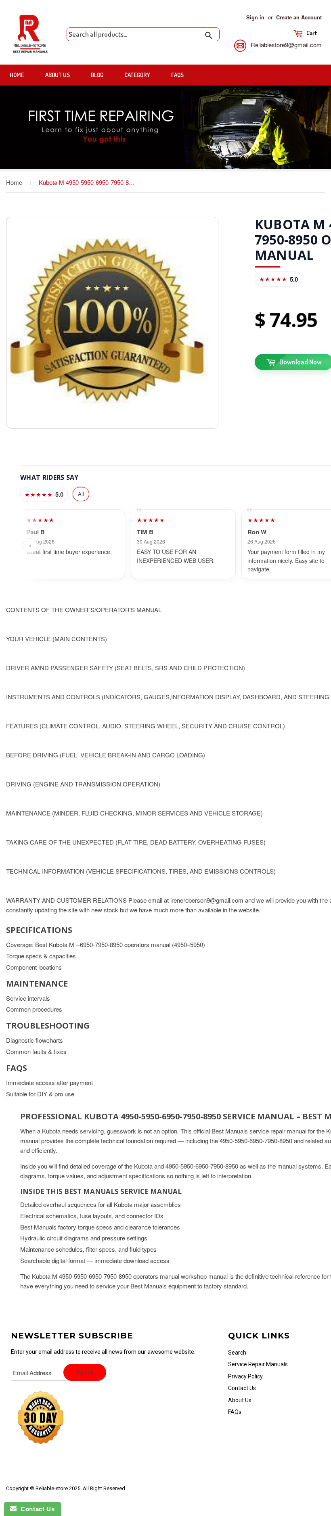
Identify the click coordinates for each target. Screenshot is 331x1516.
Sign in (255, 17)
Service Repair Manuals (258, 1364)
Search (237, 1352)
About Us (57, 75)
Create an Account (299, 17)
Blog (97, 75)
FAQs (177, 75)
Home (17, 75)
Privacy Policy (245, 1376)
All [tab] (81, 494)
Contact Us (242, 1388)
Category (137, 75)
